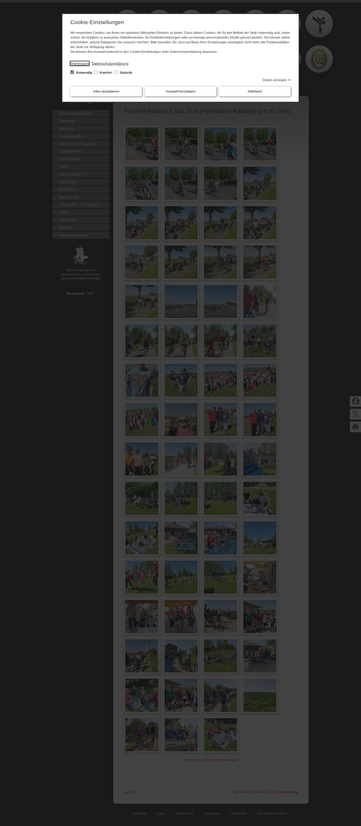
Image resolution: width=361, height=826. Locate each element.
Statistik (125, 73)
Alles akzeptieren (106, 91)
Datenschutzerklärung (110, 63)
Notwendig (84, 73)
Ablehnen (255, 91)
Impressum (79, 63)
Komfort (106, 73)
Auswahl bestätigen (180, 91)
